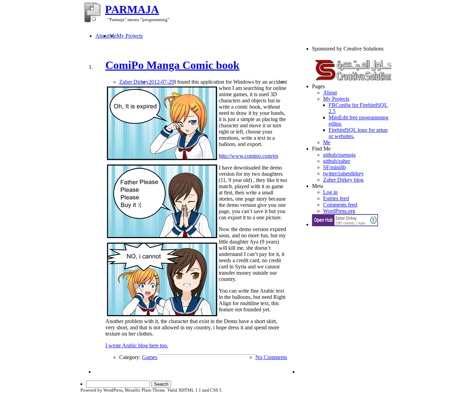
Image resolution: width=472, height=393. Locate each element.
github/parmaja (339, 155)
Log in (330, 192)
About (102, 36)
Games (149, 357)
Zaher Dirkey (134, 82)
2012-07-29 (161, 82)
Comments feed (340, 205)
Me (326, 142)
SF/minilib (334, 167)
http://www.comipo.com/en (248, 156)
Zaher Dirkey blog (343, 180)
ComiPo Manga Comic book (172, 65)
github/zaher (336, 161)
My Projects (129, 36)
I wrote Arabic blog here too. (136, 345)
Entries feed (336, 198)
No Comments (271, 357)
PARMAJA (132, 9)
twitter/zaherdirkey (343, 173)
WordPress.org (339, 211)
